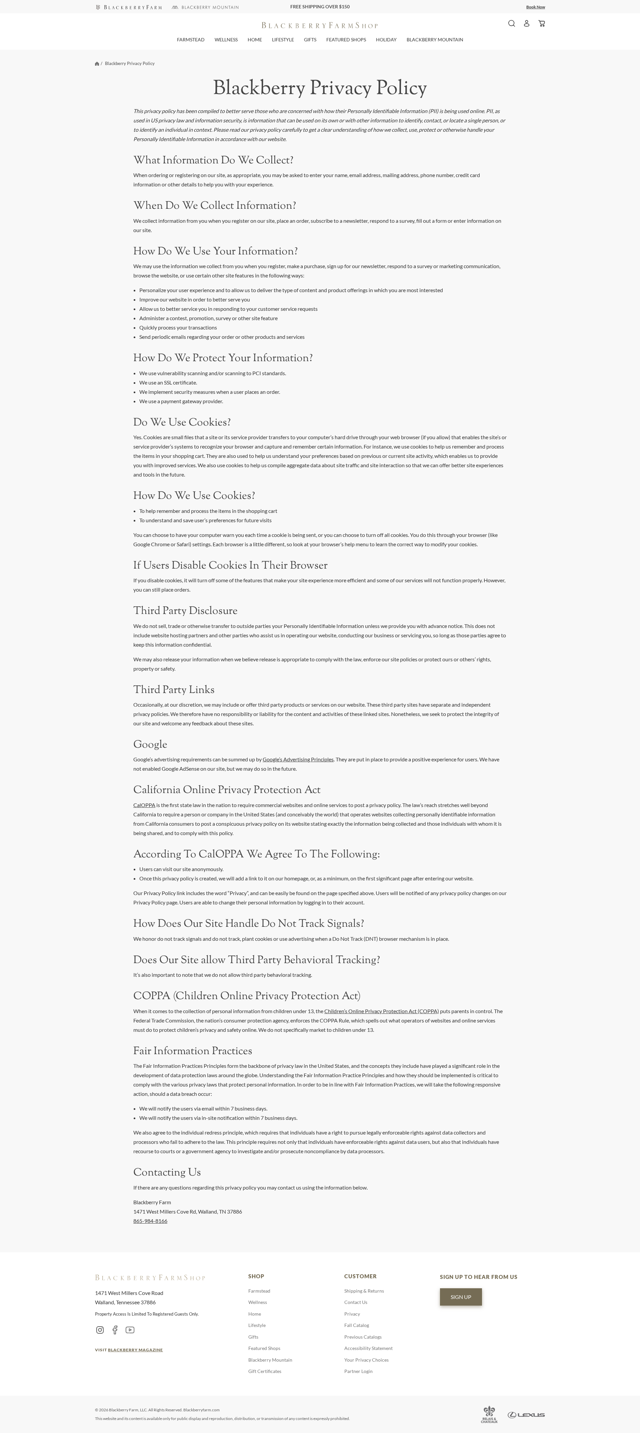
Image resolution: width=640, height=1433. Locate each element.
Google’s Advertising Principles (298, 759)
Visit (129, 1349)
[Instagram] (100, 1330)
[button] (191, 39)
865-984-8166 (150, 1221)
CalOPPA (144, 805)
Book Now (535, 6)
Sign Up (461, 1297)
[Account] (526, 23)
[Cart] (541, 23)
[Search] (511, 23)
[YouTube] (130, 1330)
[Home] (97, 63)
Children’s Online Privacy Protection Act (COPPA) (381, 1011)
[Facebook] (115, 1330)
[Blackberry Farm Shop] (128, 6)
